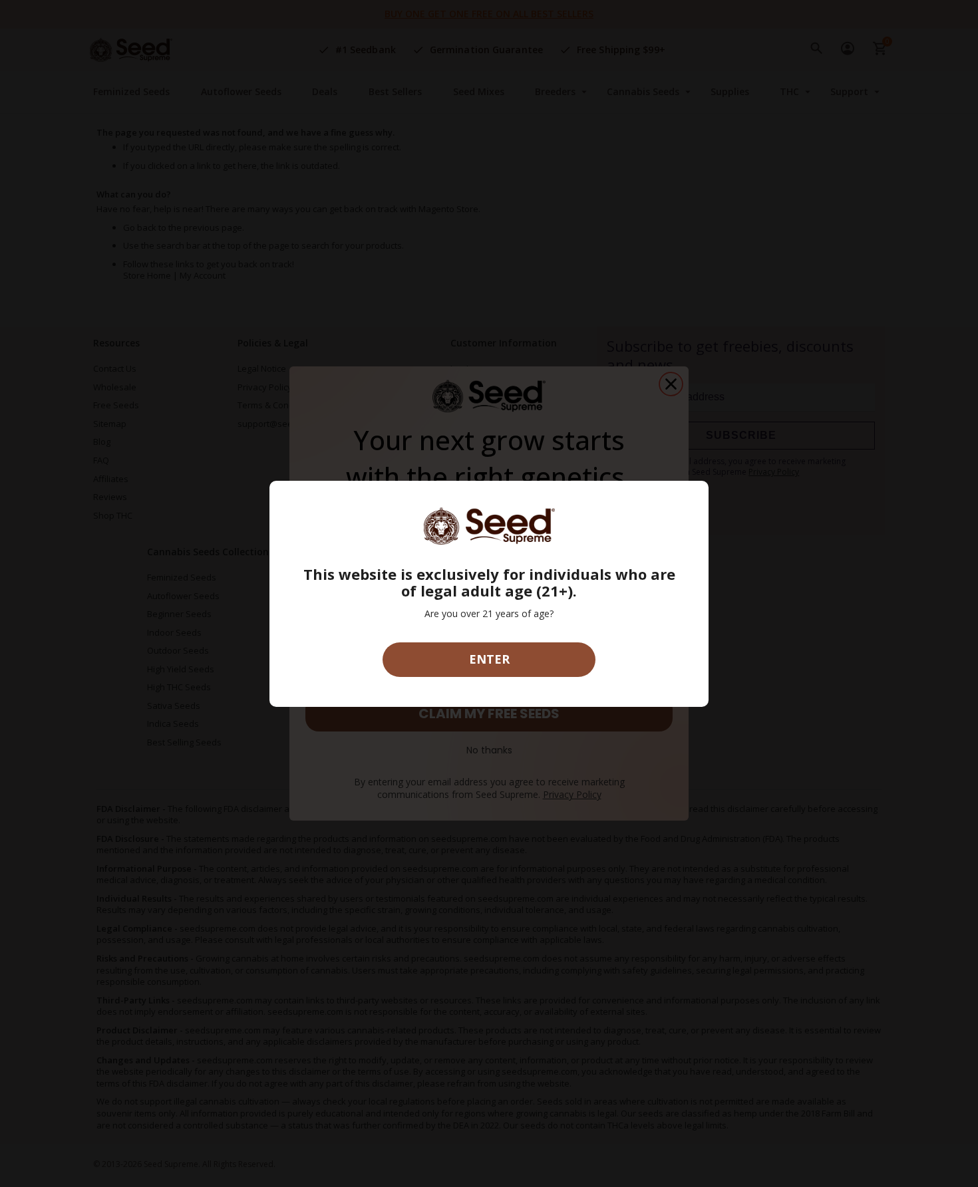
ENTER (489, 659)
